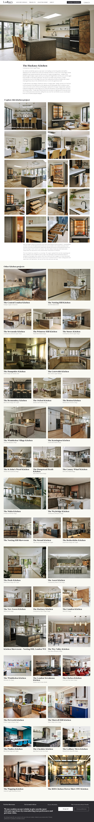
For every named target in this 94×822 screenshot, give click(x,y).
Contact (87, 2)
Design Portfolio (52, 805)
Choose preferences (81, 809)
